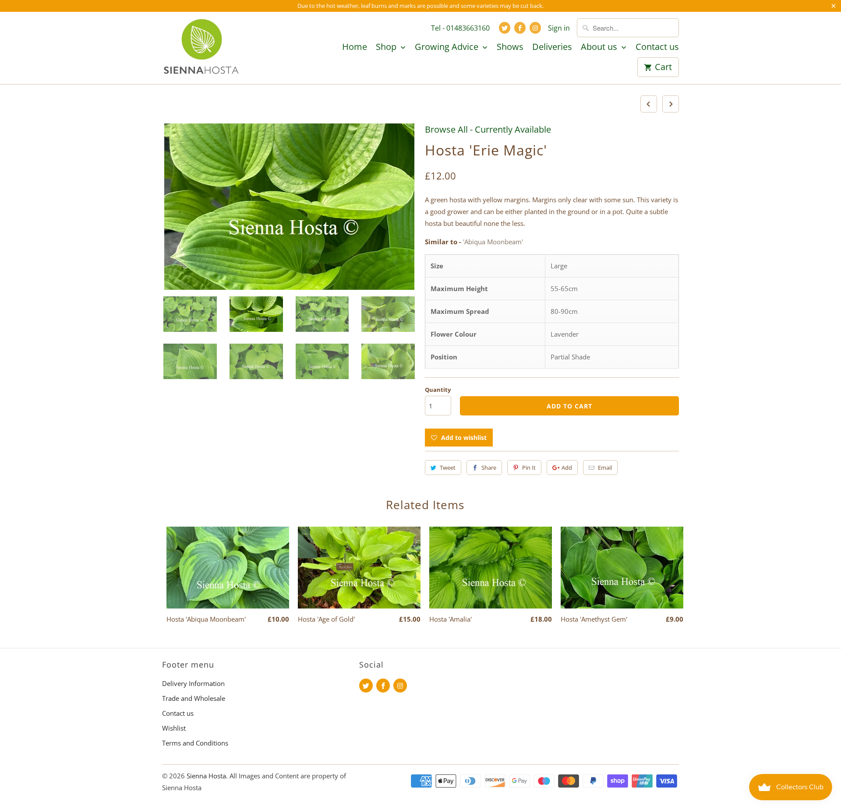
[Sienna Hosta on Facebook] (520, 28)
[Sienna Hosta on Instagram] (535, 28)
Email (605, 467)
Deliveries (552, 47)
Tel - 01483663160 (460, 28)
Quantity (438, 390)
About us (600, 47)
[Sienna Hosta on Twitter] (504, 28)
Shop (387, 47)
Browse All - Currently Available (488, 129)
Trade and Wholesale (193, 698)
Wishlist (174, 728)
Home (354, 47)
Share (488, 467)
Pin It (529, 467)
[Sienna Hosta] (201, 47)
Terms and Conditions (195, 743)
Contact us (657, 47)
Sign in (559, 28)
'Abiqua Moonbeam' (493, 241)
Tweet (448, 467)
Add (567, 467)
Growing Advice (448, 47)
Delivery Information (193, 683)
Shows (510, 47)
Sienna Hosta (206, 775)
